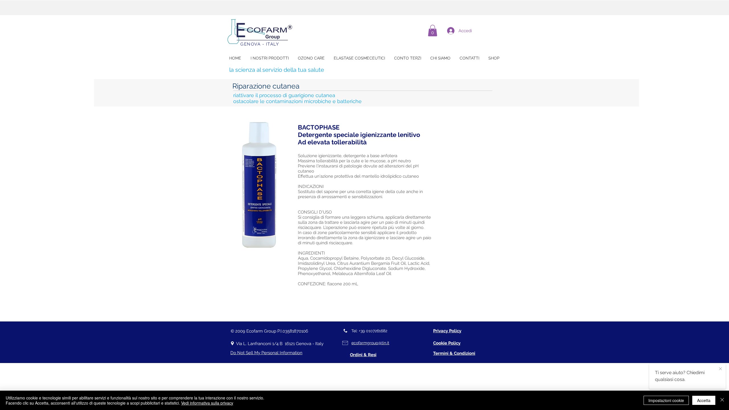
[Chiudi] (722, 400)
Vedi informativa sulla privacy (207, 403)
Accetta (703, 400)
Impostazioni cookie (666, 400)
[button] (432, 30)
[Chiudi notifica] (720, 369)
